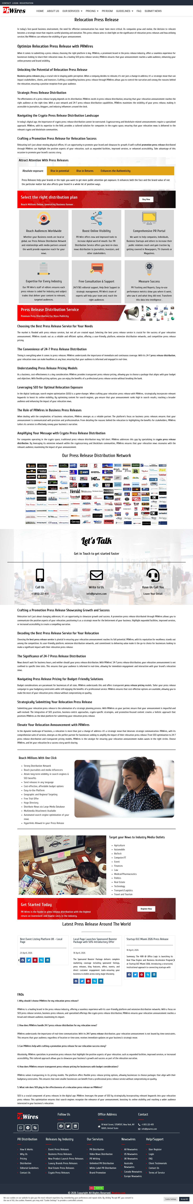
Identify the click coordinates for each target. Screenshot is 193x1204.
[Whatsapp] (20, 1128)
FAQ (139, 11)
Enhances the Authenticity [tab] (115, 171)
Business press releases (28, 76)
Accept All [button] (184, 1199)
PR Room (107, 11)
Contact (6, 3)
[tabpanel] (96, 182)
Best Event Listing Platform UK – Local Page (41, 940)
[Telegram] (28, 1128)
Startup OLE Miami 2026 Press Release (147, 939)
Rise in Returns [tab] (84, 171)
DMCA (92, 1188)
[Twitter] (68, 1126)
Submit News (153, 11)
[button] (22, 960)
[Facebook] (61, 1126)
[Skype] (35, 1128)
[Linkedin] (75, 1126)
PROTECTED (99, 1188)
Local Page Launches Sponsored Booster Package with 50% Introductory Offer (95, 940)
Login (15, 3)
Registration (26, 3)
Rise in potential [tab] (60, 171)
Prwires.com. (119, 1192)
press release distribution (163, 355)
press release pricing (135, 685)
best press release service (42, 639)
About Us (53, 11)
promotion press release (153, 144)
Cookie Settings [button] (170, 1199)
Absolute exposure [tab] (32, 171)
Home (40, 11)
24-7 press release (95, 1033)
